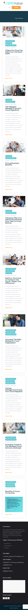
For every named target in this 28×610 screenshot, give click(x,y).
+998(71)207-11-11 (7, 562)
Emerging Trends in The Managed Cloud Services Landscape (13, 446)
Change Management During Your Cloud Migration (14, 389)
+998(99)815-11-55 (7, 565)
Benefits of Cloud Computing (12, 492)
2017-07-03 (13, 47)
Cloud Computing (10, 268)
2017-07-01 (13, 442)
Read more (8, 78)
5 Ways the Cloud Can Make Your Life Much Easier (14, 52)
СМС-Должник (8, 545)
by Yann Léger (10, 509)
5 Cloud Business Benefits (12, 164)
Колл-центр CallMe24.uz (18, 562)
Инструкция (7, 543)
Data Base (8, 43)
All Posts (11, 18)
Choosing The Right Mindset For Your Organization (13, 341)
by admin (7, 47)
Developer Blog (10, 101)
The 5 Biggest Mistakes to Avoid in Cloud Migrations (13, 108)
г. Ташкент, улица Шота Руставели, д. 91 (13, 556)
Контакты (6, 548)
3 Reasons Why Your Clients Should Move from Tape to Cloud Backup (13, 220)
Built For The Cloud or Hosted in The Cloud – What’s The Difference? (13, 280)
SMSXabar (5, 18)
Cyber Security (10, 41)
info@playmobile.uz (8, 571)
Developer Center (11, 45)
